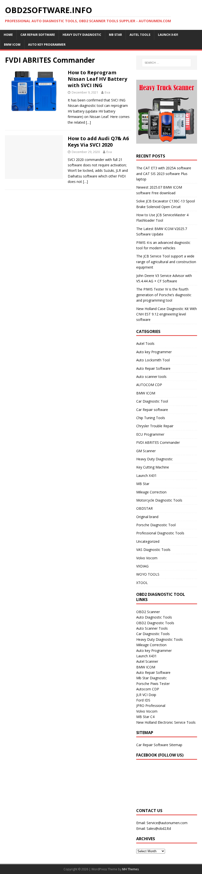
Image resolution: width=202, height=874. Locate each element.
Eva (107, 92)
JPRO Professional (150, 705)
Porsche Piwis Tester (153, 683)
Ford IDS (143, 700)
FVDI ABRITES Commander (158, 442)
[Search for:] (166, 62)
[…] (88, 122)
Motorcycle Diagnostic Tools (159, 500)
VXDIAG (142, 566)
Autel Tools (140, 35)
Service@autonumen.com (167, 822)
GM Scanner (146, 450)
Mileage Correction (151, 492)
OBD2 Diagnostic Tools (155, 623)
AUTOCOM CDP (149, 384)
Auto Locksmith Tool (153, 360)
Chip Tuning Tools (150, 417)
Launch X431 (168, 35)
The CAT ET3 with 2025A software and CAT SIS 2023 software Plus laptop (163, 173)
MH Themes (130, 869)
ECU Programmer (150, 434)
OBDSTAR (144, 508)
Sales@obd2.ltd (159, 828)
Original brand (147, 516)
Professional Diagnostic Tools (160, 533)
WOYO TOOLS (147, 574)
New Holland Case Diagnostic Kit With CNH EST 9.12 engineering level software (166, 314)
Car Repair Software (37, 35)
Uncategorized (147, 541)
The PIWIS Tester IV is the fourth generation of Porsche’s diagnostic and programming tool (163, 295)
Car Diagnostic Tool (152, 401)
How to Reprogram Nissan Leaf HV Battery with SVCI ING (97, 79)
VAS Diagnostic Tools (153, 549)
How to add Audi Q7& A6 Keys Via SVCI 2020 (98, 141)
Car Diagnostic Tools (153, 633)
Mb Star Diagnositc (151, 678)
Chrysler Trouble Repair (154, 426)
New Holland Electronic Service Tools (166, 722)
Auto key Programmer (47, 44)
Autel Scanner (147, 661)
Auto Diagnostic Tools (154, 617)
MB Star (115, 35)
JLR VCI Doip (146, 694)
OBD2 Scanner (148, 611)
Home (8, 35)
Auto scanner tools (151, 376)
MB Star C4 (145, 716)
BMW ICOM (12, 44)
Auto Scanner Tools (152, 628)
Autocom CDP (147, 689)
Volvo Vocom (146, 558)
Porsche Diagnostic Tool (156, 525)
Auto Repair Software (153, 368)
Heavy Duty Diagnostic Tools (159, 639)
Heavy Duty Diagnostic (82, 35)
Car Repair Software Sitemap (159, 744)
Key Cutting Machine (152, 467)
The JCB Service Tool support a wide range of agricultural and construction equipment (166, 262)
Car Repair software (152, 409)
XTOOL (142, 582)
